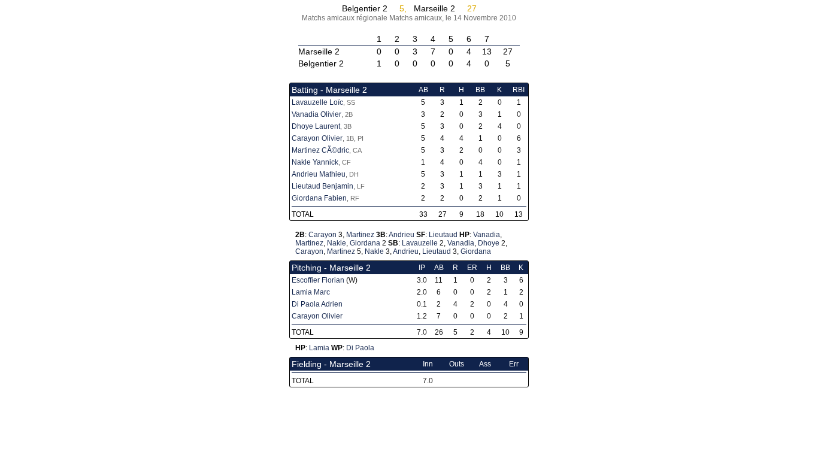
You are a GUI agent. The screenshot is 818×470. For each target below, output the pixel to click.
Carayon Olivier (317, 138)
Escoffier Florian (318, 280)
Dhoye (488, 243)
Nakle (336, 243)
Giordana (365, 243)
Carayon (322, 235)
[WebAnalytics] (409, 465)
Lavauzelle (420, 243)
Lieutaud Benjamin (322, 186)
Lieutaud (443, 235)
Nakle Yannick (315, 162)
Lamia (319, 348)
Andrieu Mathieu (319, 174)
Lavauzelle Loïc (317, 102)
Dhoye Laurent (316, 126)
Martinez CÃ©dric (320, 150)
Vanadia (486, 235)
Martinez (360, 235)
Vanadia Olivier (316, 114)
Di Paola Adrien (317, 304)
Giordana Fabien (319, 198)
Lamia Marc (311, 292)
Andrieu (401, 235)
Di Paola (360, 348)
